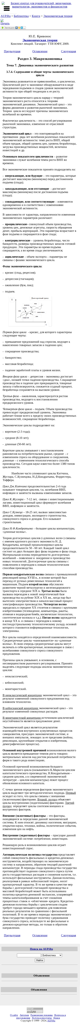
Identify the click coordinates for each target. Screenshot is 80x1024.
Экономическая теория (57, 16)
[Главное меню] (7, 8)
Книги (36, 16)
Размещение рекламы (42, 1015)
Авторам (24, 1015)
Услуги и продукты (42, 1018)
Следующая (68, 51)
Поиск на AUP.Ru (41, 948)
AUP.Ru (6, 16)
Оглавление (39, 51)
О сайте (14, 1015)
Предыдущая (12, 51)
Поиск (56, 1018)
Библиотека (21, 16)
